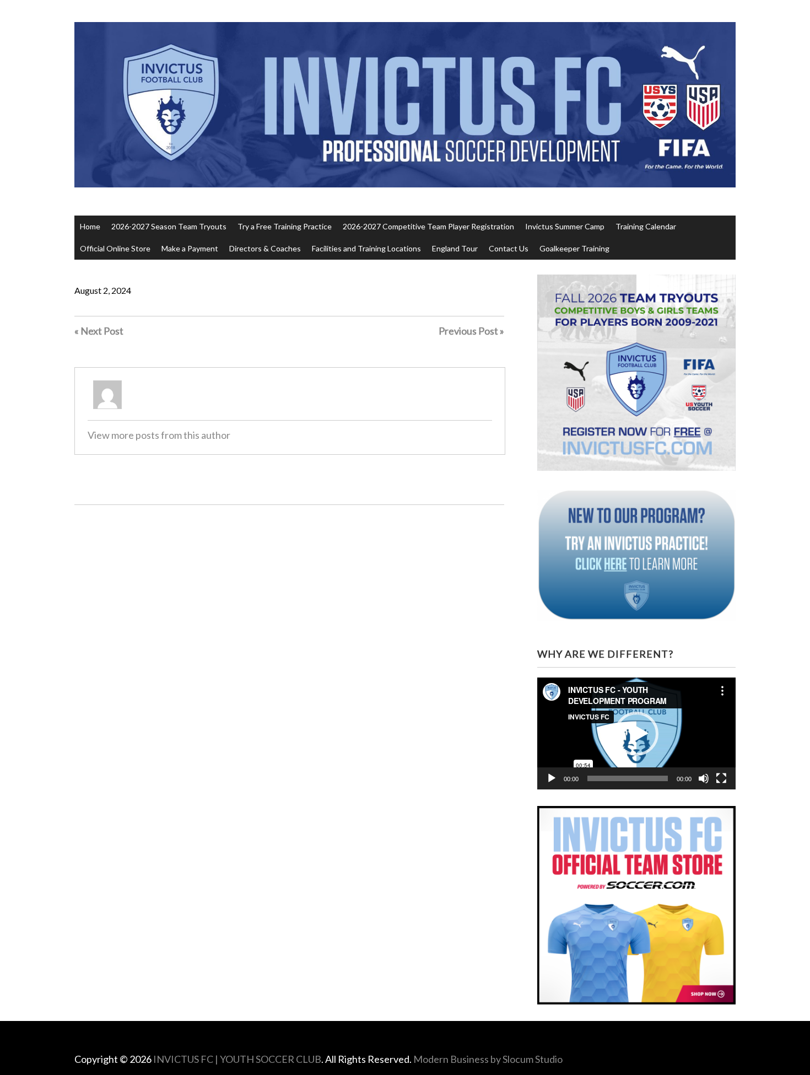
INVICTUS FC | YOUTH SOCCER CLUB (237, 1059)
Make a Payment (189, 248)
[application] (636, 733)
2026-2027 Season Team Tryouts (168, 226)
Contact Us (508, 248)
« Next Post (98, 331)
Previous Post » (471, 331)
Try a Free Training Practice (284, 226)
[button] (636, 734)
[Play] (551, 778)
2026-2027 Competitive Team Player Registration (428, 226)
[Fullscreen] (721, 778)
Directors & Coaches (265, 248)
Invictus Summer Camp (564, 226)
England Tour (455, 248)
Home (90, 226)
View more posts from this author (159, 435)
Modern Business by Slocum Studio (488, 1059)
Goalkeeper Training (574, 248)
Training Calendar (645, 226)
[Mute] (703, 778)
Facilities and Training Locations (366, 248)
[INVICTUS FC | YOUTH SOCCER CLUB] (405, 166)
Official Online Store (115, 248)
